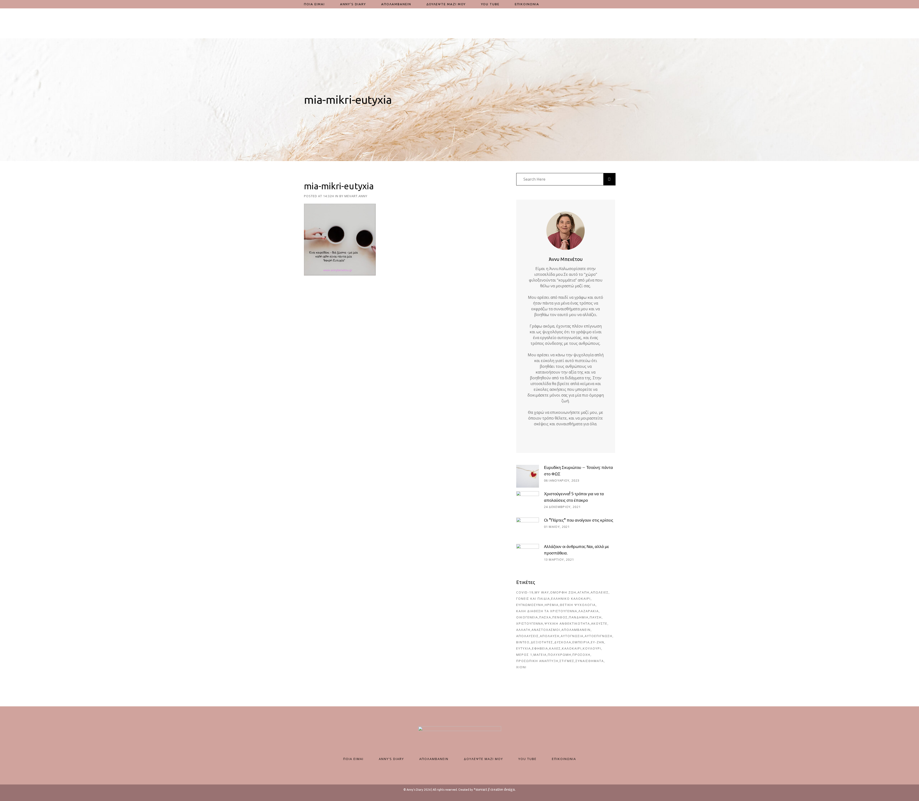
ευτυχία (523, 648)
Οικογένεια (527, 617)
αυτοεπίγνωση (598, 636)
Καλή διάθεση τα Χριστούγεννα (546, 611)
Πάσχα (545, 617)
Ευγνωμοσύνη (530, 605)
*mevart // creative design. (495, 790)
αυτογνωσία (572, 636)
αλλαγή (523, 630)
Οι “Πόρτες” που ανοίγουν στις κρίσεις (578, 520)
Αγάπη (583, 592)
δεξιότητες (542, 642)
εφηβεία (540, 648)
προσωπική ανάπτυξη (537, 661)
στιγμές (567, 661)
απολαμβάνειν (576, 630)
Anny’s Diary (391, 759)
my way (542, 592)
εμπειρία (581, 642)
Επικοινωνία (564, 759)
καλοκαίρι (572, 648)
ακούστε (599, 623)
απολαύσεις (527, 636)
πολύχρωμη (559, 654)
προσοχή (581, 654)
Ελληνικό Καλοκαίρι (571, 598)
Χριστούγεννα (529, 623)
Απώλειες (600, 592)
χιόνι (521, 667)
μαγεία (540, 654)
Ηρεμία (552, 605)
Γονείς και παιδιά (533, 598)
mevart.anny (355, 196)
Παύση (596, 617)
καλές (555, 648)
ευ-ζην (597, 642)
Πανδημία (578, 617)
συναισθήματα (590, 661)
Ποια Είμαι (353, 759)
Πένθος (560, 617)
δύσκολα (562, 642)
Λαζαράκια (588, 611)
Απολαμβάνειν (433, 759)
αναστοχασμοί (546, 630)
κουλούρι (592, 648)
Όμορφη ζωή (563, 592)
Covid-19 (524, 592)
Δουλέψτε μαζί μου (483, 759)
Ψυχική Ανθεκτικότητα (567, 623)
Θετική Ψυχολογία (578, 605)
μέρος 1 (524, 654)
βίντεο (523, 642)
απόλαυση (550, 636)
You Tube (527, 759)
